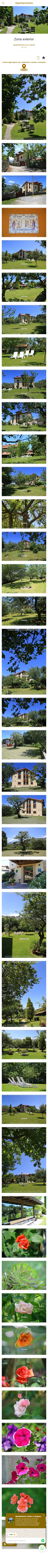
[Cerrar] (3, 3)
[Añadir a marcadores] (43, 57)
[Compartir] (38, 57)
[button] (44, 1515)
